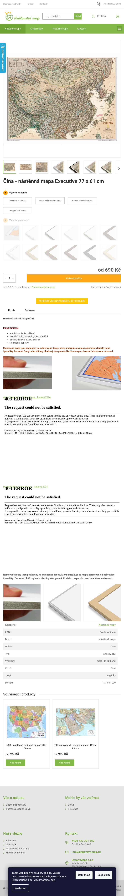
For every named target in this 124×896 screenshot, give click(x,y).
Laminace (11, 844)
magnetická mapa (18, 210)
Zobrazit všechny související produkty (62, 301)
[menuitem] (13, 29)
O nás (30, 4)
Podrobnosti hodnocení (43, 287)
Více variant (15, 763)
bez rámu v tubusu (18, 200)
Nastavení (20, 888)
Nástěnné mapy (107, 624)
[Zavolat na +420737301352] (100, 4)
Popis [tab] (11, 310)
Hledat (77, 16)
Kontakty (44, 4)
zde (53, 879)
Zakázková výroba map (17, 848)
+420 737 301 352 (83, 840)
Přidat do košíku (74, 278)
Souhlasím (104, 874)
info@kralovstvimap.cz (86, 851)
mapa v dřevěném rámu (82, 200)
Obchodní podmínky (12, 4)
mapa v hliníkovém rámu (50, 200)
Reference (73, 809)
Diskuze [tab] (30, 310)
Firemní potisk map (15, 852)
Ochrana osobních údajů (18, 809)
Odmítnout (84, 874)
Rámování (11, 840)
